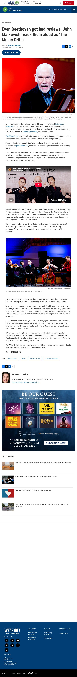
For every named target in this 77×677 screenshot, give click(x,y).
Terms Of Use (63, 633)
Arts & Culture (6, 23)
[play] (5, 9)
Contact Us (47, 629)
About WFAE (32, 629)
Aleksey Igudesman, (30, 132)
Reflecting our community (32, 633)
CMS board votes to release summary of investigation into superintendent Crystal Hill (43, 463)
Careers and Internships (32, 638)
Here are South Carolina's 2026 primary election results (33, 490)
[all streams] (74, 9)
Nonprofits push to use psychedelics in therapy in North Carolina (36, 476)
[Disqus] (38, 548)
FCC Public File (48, 638)
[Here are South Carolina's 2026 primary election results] (8, 493)
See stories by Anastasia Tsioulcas (25, 382)
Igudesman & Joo (21, 146)
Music (23, 358)
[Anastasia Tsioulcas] (6, 377)
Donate (69, 3)
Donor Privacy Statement (48, 633)
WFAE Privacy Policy (65, 629)
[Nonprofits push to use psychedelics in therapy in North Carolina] (8, 480)
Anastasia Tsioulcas (14, 45)
